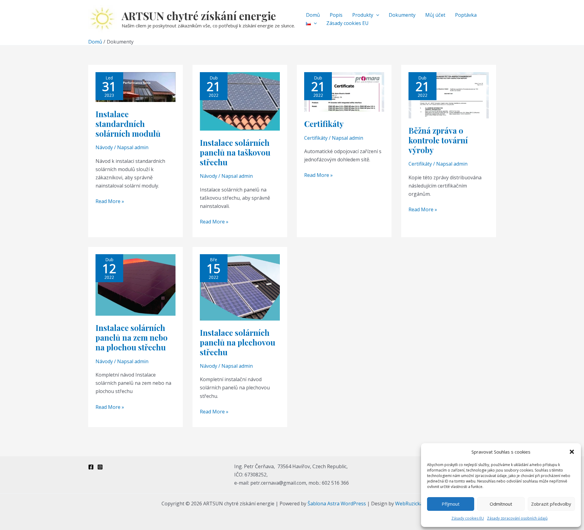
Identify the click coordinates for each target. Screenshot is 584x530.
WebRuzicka (409, 503)
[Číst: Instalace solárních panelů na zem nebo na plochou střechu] (136, 284)
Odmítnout (501, 504)
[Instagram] (100, 467)
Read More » (110, 201)
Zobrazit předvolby (551, 504)
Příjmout (451, 504)
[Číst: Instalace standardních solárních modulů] (136, 86)
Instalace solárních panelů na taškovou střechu (235, 152)
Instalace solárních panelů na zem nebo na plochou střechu (132, 337)
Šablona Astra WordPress (337, 503)
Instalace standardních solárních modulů (128, 124)
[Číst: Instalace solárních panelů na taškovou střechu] (240, 101)
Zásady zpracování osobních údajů (517, 518)
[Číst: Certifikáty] (344, 91)
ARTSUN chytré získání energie (199, 16)
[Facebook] (91, 467)
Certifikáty (324, 123)
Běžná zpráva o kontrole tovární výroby (438, 140)
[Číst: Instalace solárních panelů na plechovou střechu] (240, 286)
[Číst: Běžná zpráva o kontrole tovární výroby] (448, 95)
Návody (104, 147)
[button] (572, 452)
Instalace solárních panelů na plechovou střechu (237, 342)
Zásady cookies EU (467, 518)
